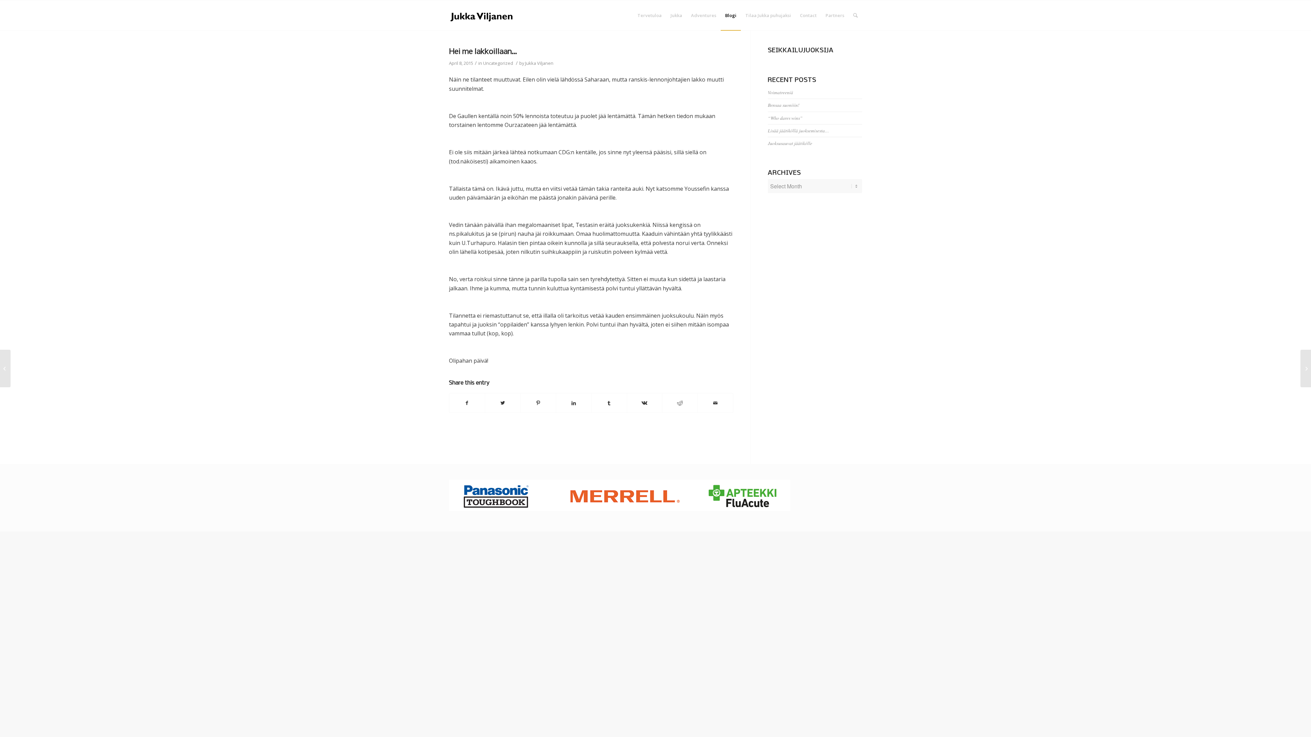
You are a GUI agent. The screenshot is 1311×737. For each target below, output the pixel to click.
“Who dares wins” (785, 118)
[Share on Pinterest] (538, 403)
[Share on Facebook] (467, 403)
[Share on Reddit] (679, 403)
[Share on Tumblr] (609, 403)
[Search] (855, 15)
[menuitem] (649, 15)
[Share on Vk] (644, 403)
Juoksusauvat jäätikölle (790, 143)
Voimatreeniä (780, 92)
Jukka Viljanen (539, 63)
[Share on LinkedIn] (573, 403)
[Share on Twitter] (502, 403)
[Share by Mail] (715, 403)
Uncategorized (498, 63)
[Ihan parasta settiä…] (5, 368)
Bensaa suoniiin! (784, 105)
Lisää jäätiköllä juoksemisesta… (798, 130)
